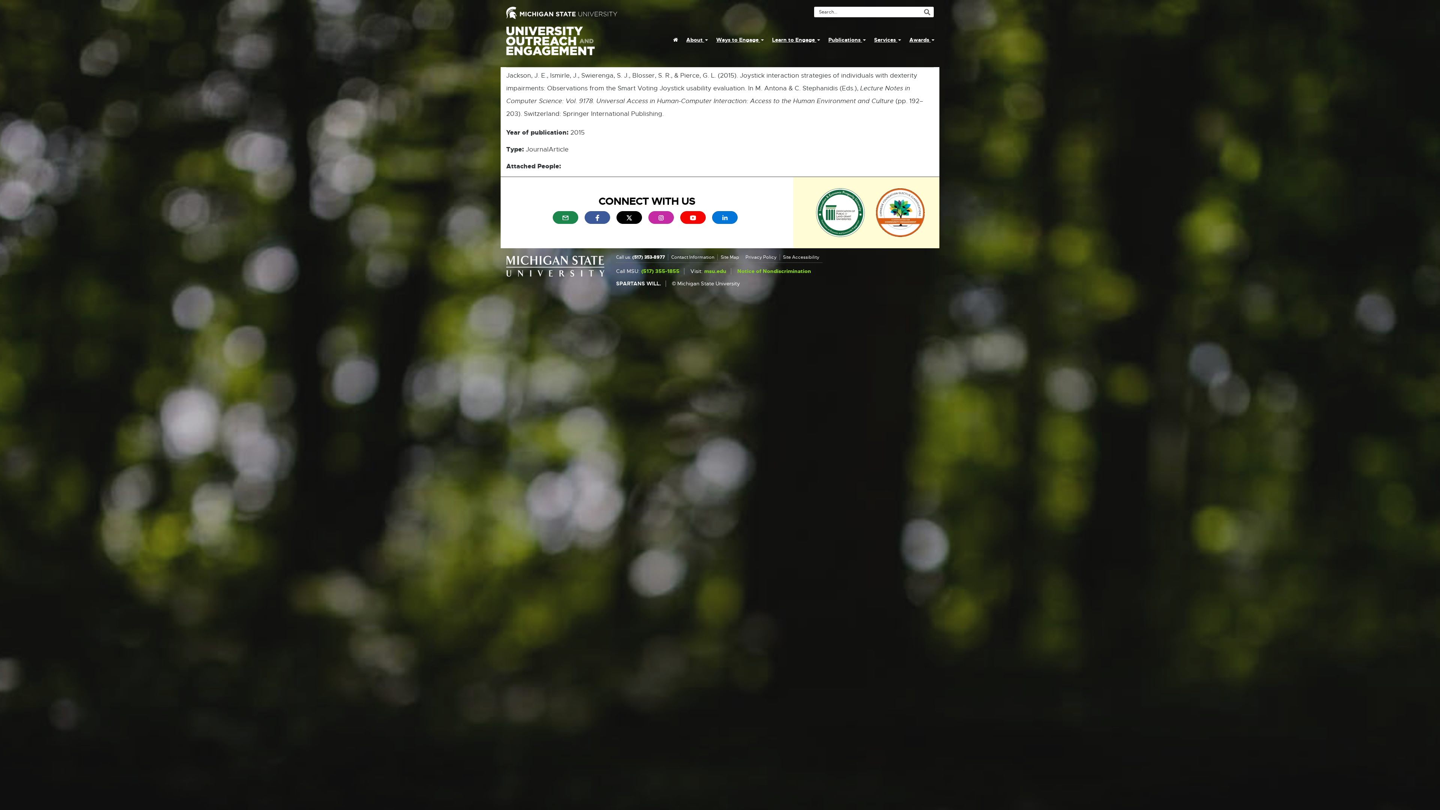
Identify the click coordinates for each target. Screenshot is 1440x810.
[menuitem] (675, 39)
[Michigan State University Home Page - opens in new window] (610, 13)
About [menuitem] (695, 39)
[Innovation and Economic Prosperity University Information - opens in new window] (840, 212)
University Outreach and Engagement (550, 45)
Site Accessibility (801, 257)
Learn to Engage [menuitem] (794, 39)
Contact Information (692, 257)
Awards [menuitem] (920, 39)
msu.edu (715, 271)
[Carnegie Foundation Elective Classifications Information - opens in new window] (900, 212)
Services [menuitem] (885, 39)
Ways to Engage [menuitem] (738, 39)
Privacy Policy (761, 257)
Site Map (730, 257)
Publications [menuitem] (845, 39)
